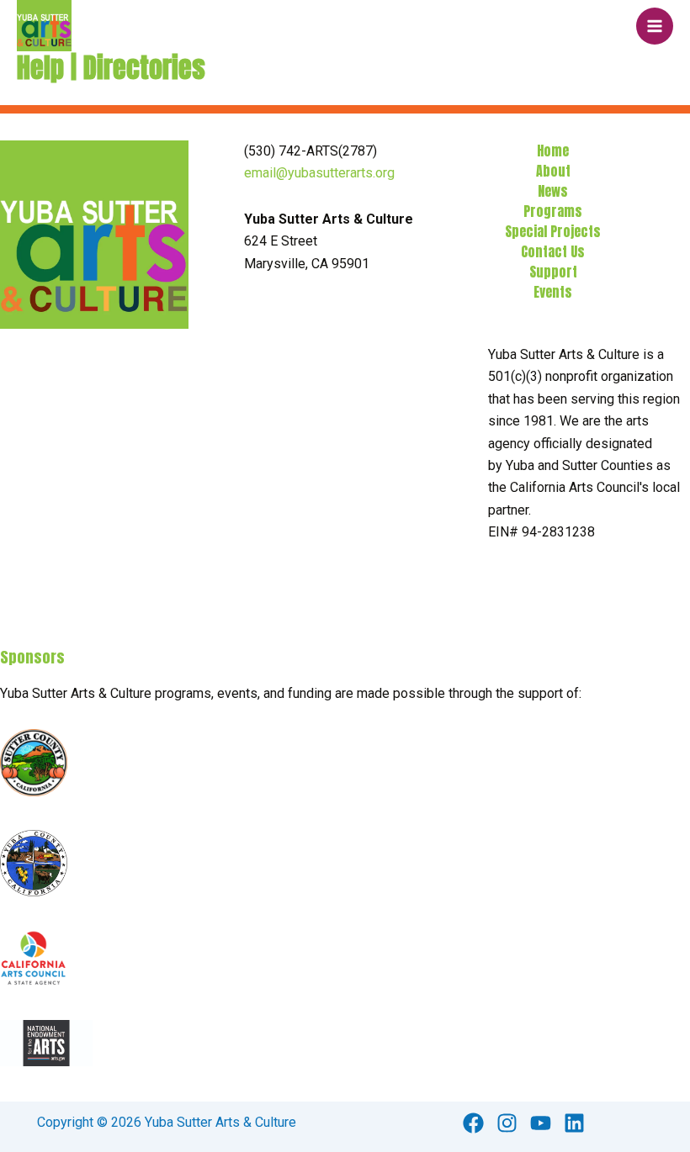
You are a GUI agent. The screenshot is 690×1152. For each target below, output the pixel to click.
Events (552, 292)
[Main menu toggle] (654, 26)
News (553, 191)
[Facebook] (473, 1123)
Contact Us (553, 251)
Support (553, 272)
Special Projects (553, 231)
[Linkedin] (574, 1123)
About (553, 171)
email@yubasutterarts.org (319, 173)
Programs (552, 211)
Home (553, 150)
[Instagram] (507, 1123)
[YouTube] (540, 1123)
